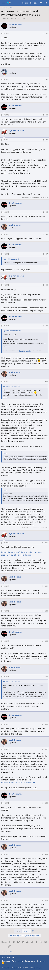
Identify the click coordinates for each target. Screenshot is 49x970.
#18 (46, 803)
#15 (46, 677)
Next (25, 931)
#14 (46, 641)
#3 (47, 115)
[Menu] (3, 2)
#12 (46, 586)
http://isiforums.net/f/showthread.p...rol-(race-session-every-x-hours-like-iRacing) (21, 553)
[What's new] (41, 3)
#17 (46, 749)
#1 (47, 33)
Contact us (6, 961)
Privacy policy (30, 961)
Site (44, 961)
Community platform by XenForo (22, 968)
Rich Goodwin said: (10, 386)
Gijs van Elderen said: (10, 330)
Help (39, 961)
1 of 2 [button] (17, 931)
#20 (46, 900)
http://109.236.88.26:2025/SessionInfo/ (18, 782)
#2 (47, 79)
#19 (46, 854)
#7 (47, 254)
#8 (47, 285)
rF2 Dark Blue (8, 957)
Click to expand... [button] (24, 351)
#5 (47, 212)
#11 (46, 543)
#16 (46, 724)
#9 (47, 326)
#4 (47, 140)
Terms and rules (17, 961)
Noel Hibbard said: (10, 259)
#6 (47, 234)
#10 (46, 381)
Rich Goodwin (8, 18)
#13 (46, 611)
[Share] (43, 33)
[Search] (46, 3)
